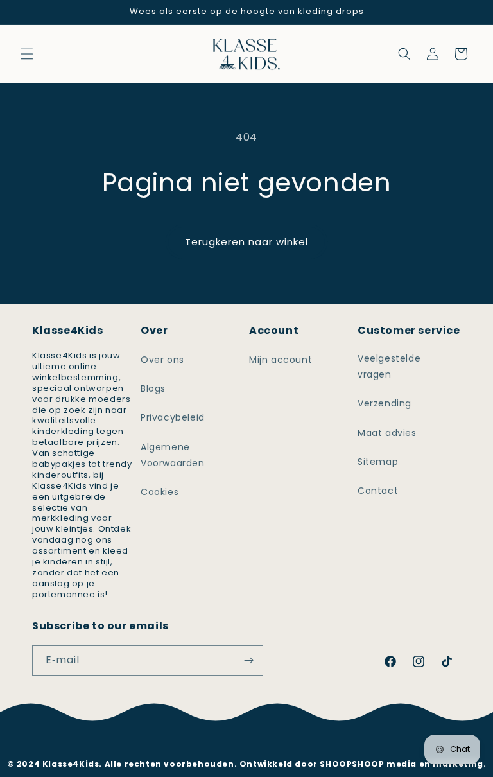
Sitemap (378, 461)
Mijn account (280, 359)
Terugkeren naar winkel (246, 242)
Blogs (153, 388)
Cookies (159, 491)
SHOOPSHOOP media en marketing (401, 763)
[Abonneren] (248, 660)
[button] (27, 54)
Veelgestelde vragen (389, 366)
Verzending (384, 403)
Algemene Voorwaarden (173, 455)
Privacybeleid (173, 417)
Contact (378, 490)
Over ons (162, 359)
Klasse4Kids (263, 743)
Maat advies (387, 432)
